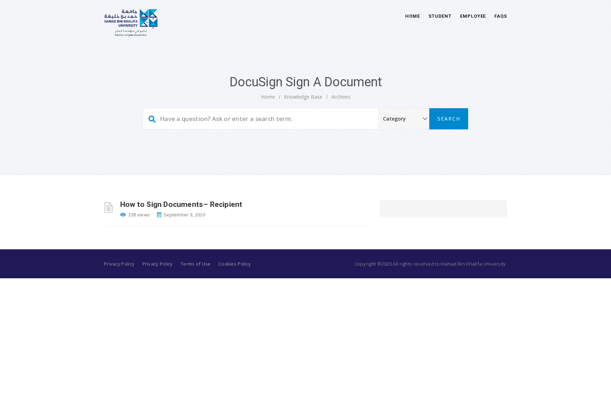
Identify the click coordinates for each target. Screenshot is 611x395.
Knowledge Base (303, 96)
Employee (473, 16)
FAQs (500, 16)
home (268, 96)
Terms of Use (196, 264)
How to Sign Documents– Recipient (181, 204)
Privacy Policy (119, 264)
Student (440, 16)
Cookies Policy (235, 264)
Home (412, 16)
